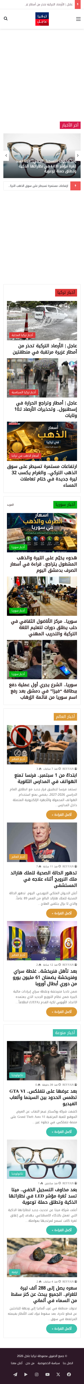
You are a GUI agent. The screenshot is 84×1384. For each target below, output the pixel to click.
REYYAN (68, 768)
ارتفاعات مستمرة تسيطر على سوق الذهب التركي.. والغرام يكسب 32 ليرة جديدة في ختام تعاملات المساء (42, 475)
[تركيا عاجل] (42, 19)
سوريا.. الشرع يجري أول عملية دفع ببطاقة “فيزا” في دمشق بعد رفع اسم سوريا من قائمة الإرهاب (43, 690)
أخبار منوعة (65, 1033)
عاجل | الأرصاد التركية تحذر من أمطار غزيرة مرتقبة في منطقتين (45, 348)
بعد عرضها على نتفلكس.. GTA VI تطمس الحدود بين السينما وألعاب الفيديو (43, 1097)
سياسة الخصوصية (49, 1363)
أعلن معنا (16, 1363)
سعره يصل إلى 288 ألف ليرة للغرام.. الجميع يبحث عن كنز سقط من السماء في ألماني (44, 1294)
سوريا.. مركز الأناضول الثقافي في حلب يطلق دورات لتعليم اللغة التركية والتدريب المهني (44, 627)
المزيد (10, 504)
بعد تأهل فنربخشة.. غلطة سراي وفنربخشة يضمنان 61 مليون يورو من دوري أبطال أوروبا (45, 977)
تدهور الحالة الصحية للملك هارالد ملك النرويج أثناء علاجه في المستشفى (44, 879)
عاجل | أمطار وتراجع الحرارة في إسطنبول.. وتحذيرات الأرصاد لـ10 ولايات (40, 169)
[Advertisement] (42, 75)
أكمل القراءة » (61, 815)
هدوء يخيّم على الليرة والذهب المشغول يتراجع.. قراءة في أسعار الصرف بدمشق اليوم (43, 563)
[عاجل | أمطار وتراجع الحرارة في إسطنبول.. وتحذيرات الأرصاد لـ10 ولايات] (39, 155)
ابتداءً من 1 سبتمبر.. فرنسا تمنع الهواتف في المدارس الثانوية (45, 778)
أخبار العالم (65, 716)
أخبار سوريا (65, 504)
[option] (39, 155)
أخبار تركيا (66, 292)
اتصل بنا (68, 1363)
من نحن (30, 1363)
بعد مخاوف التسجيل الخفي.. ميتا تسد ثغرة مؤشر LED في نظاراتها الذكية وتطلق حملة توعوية (43, 1195)
